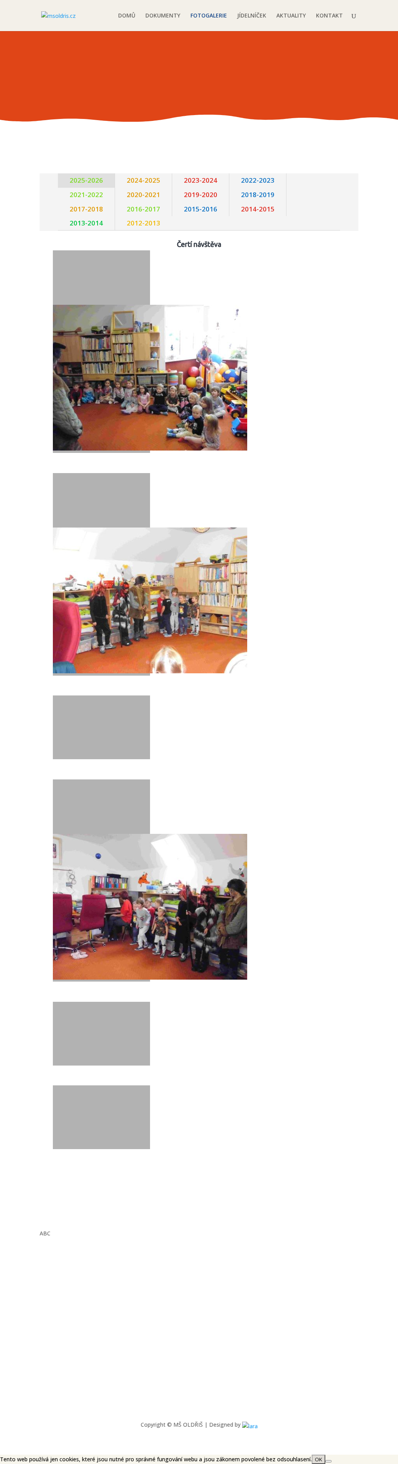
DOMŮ (126, 16)
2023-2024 (200, 180)
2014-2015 (257, 208)
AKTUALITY (291, 16)
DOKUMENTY (162, 16)
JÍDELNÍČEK (251, 16)
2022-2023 (257, 180)
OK (318, 1459)
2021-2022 (86, 194)
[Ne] (328, 1461)
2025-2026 (86, 180)
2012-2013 (143, 222)
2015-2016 (200, 208)
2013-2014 (86, 222)
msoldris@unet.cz (81, 1353)
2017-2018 (86, 208)
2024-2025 (143, 180)
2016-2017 (143, 208)
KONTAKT (329, 16)
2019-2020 (200, 194)
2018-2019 (257, 194)
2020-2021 (143, 194)
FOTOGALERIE (208, 16)
